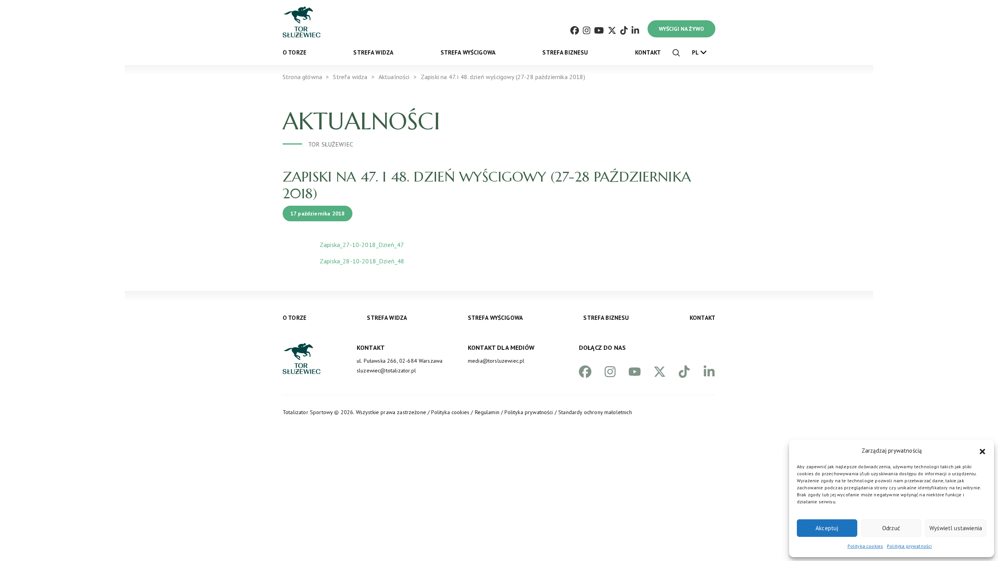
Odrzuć (891, 528)
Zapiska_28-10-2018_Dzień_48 (362, 261)
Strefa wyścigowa (468, 52)
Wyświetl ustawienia (955, 528)
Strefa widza (373, 52)
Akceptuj (827, 528)
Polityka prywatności (909, 546)
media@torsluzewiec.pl (496, 360)
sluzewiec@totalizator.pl (386, 370)
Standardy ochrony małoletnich (595, 412)
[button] (982, 451)
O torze (294, 52)
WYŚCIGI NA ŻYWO (681, 28)
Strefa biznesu (565, 52)
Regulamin (487, 412)
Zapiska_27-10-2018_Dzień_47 (362, 245)
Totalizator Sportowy (308, 412)
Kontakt (648, 52)
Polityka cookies (865, 546)
